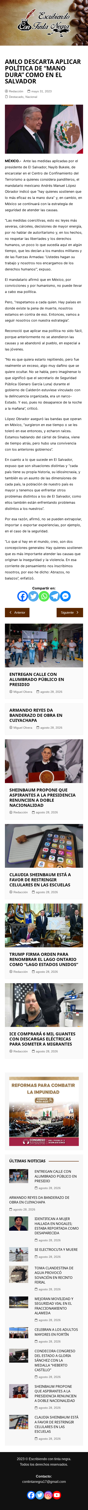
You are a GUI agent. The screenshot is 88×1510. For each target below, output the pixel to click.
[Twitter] (33, 596)
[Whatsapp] (44, 596)
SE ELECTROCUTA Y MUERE (56, 1249)
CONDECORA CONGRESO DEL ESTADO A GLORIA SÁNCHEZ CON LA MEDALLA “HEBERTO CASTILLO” (55, 1360)
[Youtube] (57, 1495)
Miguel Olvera (22, 691)
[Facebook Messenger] (65, 596)
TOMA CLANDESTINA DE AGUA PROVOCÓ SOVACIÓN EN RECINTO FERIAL (54, 1275)
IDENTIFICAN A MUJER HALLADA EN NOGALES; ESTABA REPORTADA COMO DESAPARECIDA (57, 1225)
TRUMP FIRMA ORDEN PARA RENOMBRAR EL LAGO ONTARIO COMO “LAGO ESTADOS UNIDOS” (43, 959)
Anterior (19, 612)
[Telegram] (54, 596)
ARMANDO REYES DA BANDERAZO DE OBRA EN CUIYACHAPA (35, 715)
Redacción (16, 91)
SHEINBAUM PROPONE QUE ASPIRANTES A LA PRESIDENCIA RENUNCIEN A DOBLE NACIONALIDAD (42, 797)
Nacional (31, 96)
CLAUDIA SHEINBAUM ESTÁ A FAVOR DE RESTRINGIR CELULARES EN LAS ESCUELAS (40, 880)
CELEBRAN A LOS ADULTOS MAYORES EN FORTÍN (56, 1332)
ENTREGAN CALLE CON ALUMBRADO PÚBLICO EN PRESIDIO (36, 679)
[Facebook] (22, 596)
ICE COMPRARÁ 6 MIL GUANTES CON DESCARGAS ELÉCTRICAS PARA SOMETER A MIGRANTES (42, 1039)
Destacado (16, 96)
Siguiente (67, 612)
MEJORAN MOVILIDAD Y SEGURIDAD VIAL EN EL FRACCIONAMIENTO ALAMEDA (54, 1305)
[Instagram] (48, 1495)
